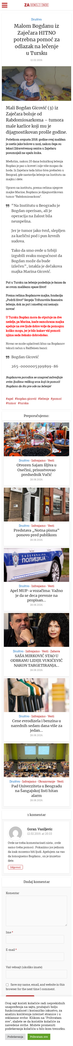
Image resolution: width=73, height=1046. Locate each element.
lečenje (44, 399)
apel (10, 399)
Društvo (36, 19)
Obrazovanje (46, 781)
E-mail (11, 950)
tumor (12, 403)
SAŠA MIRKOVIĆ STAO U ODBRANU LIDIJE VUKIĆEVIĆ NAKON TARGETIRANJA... (37, 661)
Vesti (51, 460)
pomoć (57, 399)
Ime (9, 932)
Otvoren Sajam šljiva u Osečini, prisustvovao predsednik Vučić (36, 470)
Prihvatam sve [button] (39, 1037)
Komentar (12, 893)
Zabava (55, 651)
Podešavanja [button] (15, 1037)
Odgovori (15, 867)
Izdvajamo (38, 460)
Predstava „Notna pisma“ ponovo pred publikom (37, 532)
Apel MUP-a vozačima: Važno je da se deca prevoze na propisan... (36, 595)
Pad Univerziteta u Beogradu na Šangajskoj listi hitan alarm (36, 791)
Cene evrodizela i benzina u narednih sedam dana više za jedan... (36, 726)
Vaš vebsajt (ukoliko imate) (24, 967)
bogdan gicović (26, 399)
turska (24, 403)
